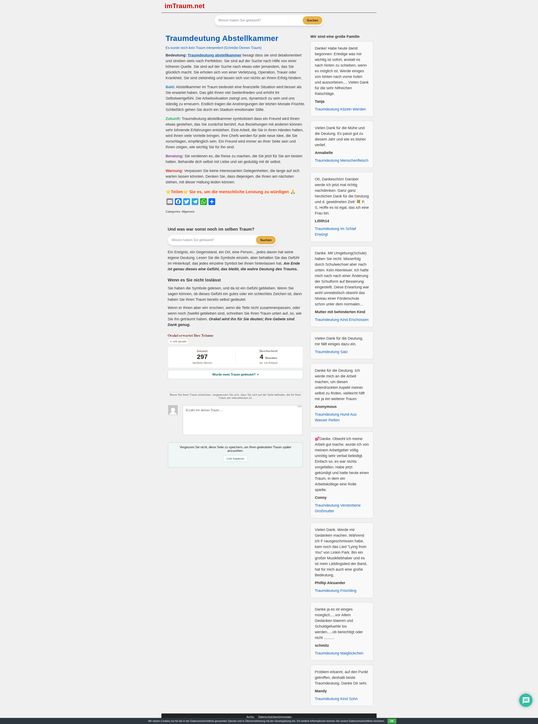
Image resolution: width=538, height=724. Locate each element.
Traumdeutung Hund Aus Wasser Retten (336, 417)
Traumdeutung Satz (331, 352)
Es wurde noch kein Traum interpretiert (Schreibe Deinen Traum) (213, 48)
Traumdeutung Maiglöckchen (339, 653)
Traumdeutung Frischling (335, 591)
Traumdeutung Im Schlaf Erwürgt (335, 232)
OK (392, 721)
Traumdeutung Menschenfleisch (341, 160)
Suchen (312, 20)
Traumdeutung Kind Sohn (336, 699)
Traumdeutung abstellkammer (214, 55)
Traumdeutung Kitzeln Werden (340, 109)
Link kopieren (235, 458)
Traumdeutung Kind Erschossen (342, 320)
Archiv (250, 717)
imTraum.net (185, 6)
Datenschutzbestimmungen (274, 717)
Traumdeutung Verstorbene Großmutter (338, 508)
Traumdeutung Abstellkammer (222, 38)
